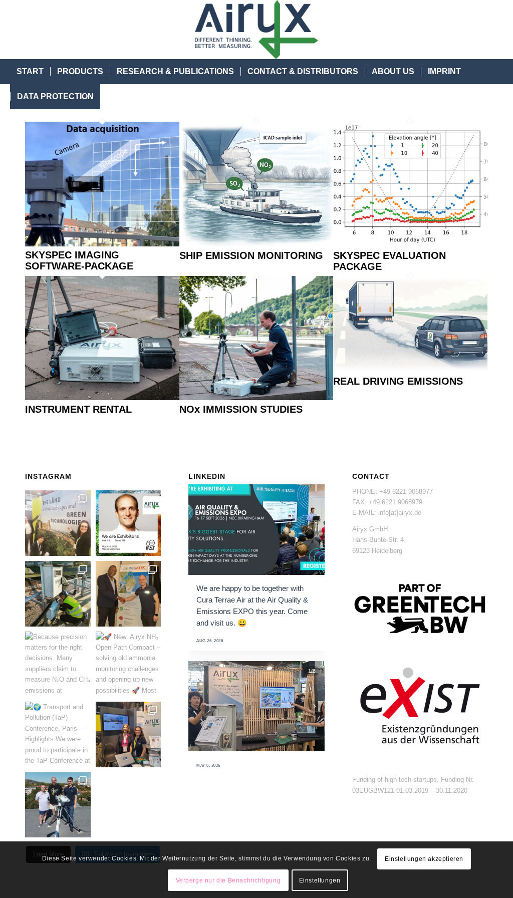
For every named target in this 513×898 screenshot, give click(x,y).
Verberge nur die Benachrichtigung (228, 880)
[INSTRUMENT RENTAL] (102, 398)
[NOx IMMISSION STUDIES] (256, 398)
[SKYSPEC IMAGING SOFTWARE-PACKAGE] (102, 244)
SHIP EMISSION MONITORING (251, 255)
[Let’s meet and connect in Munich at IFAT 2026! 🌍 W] (128, 523)
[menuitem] (30, 71)
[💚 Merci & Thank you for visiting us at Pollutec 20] (128, 734)
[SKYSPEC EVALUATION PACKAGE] (410, 244)
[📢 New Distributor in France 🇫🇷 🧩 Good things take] (128, 594)
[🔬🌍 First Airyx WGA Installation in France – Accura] (58, 594)
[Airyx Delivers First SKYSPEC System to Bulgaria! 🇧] (58, 805)
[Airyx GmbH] (256, 29)
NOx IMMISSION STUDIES (241, 409)
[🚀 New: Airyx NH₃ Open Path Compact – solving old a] (128, 664)
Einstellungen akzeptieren (424, 858)
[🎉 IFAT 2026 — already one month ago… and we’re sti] (58, 523)
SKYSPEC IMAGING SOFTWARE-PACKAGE (79, 260)
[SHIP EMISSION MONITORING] (256, 244)
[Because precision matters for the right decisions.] (58, 664)
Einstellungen (320, 880)
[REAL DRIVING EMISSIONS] (410, 370)
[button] (198, 706)
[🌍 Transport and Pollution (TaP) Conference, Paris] (58, 734)
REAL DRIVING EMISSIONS (398, 381)
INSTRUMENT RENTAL (78, 409)
